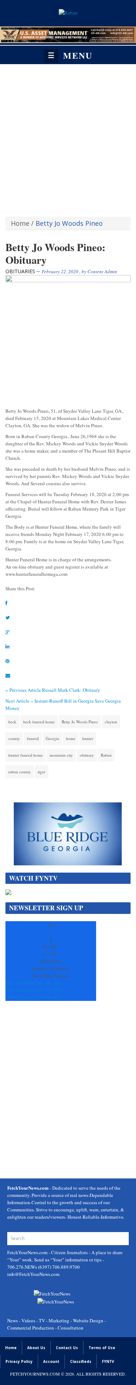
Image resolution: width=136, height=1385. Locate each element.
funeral (33, 738)
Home (20, 223)
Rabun (106, 755)
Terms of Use (101, 1347)
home (70, 738)
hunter (87, 738)
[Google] (7, 632)
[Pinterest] (7, 661)
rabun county (19, 771)
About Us (36, 1347)
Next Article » (19, 701)
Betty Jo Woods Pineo (80, 721)
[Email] (7, 675)
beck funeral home (39, 721)
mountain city (61, 755)
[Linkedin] (7, 646)
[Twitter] (7, 617)
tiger (41, 771)
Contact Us (67, 1347)
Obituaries (20, 271)
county (14, 738)
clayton (111, 721)
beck (12, 721)
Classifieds (80, 1361)
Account (51, 1361)
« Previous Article (23, 690)
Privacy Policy (19, 1361)
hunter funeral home (25, 755)
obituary (87, 755)
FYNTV (108, 1361)
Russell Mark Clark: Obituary (71, 690)
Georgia (52, 738)
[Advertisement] (68, 136)
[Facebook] (6, 603)
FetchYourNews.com (28, 1252)
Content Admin (102, 271)
